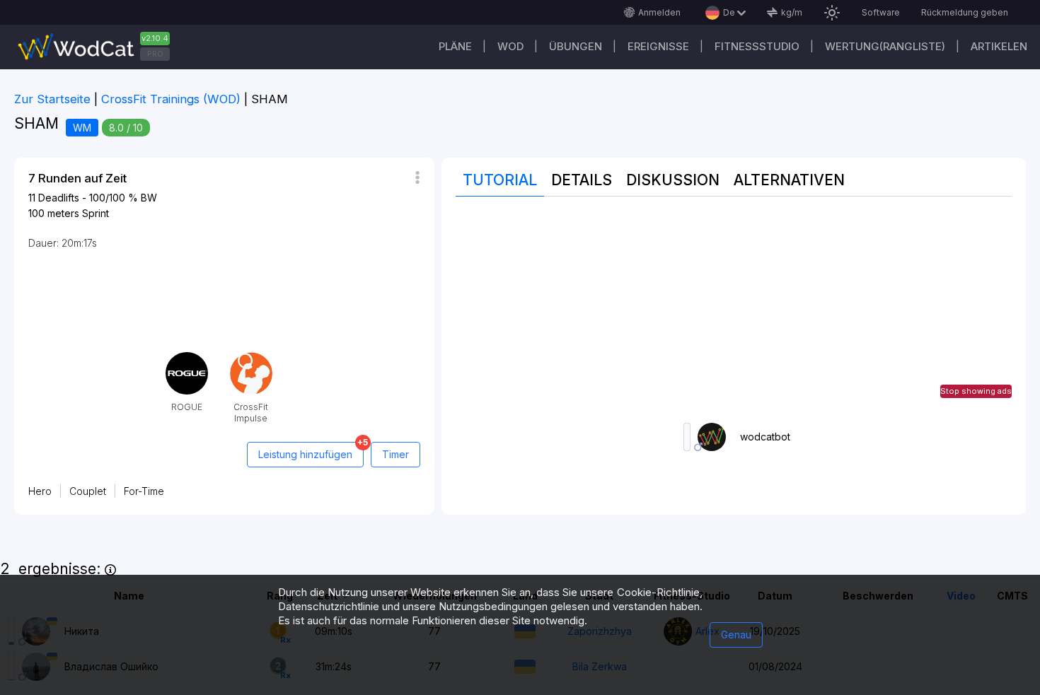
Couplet (87, 491)
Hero (40, 491)
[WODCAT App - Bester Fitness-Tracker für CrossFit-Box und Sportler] (99, 47)
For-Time (144, 491)
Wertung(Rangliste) (885, 46)
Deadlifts (58, 198)
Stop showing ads (976, 391)
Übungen (575, 46)
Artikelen (999, 46)
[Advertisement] (734, 310)
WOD (510, 46)
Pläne (455, 46)
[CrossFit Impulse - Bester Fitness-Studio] (251, 357)
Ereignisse (658, 46)
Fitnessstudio (757, 46)
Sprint (95, 213)
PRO (155, 54)
